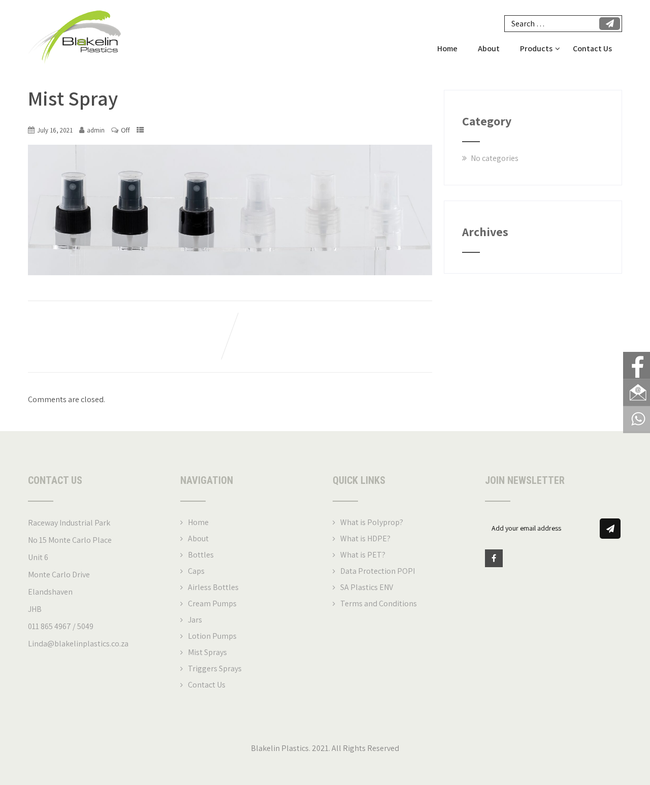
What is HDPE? (365, 538)
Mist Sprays (207, 652)
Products (536, 48)
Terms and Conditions (378, 603)
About (489, 48)
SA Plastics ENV (366, 587)
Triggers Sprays (215, 668)
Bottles (201, 554)
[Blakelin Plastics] (74, 5)
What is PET (361, 554)
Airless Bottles (213, 587)
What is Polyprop (370, 522)
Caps (196, 571)
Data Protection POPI (377, 571)
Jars (195, 619)
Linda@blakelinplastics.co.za (78, 643)
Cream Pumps (212, 603)
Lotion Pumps (212, 636)
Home (447, 48)
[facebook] (494, 558)
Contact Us (592, 48)
